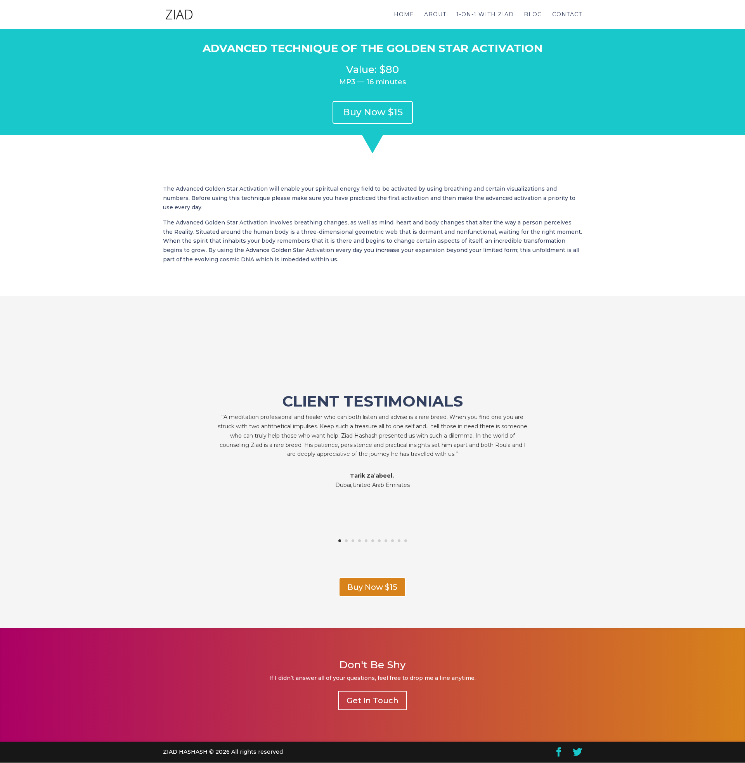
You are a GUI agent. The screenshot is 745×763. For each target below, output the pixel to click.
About (435, 15)
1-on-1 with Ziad (485, 15)
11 (405, 540)
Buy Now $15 (373, 112)
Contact (567, 15)
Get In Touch (372, 700)
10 (399, 540)
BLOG (533, 15)
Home (404, 15)
